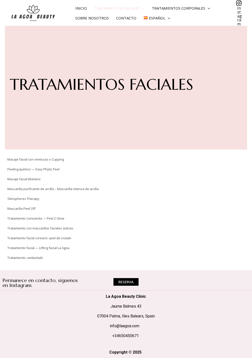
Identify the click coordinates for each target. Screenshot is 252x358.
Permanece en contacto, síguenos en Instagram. (40, 282)
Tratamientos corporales (178, 8)
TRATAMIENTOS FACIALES (117, 8)
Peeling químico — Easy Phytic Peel (33, 169)
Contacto (126, 17)
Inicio (81, 8)
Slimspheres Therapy (23, 198)
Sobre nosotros (92, 17)
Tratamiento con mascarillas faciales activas (40, 228)
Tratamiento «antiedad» (25, 257)
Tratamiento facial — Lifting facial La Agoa (38, 248)
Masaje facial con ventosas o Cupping (35, 159)
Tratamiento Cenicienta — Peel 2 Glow (35, 218)
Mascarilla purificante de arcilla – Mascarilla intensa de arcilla (53, 189)
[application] (142, 8)
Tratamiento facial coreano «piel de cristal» (39, 238)
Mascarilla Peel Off (21, 208)
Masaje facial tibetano (24, 179)
